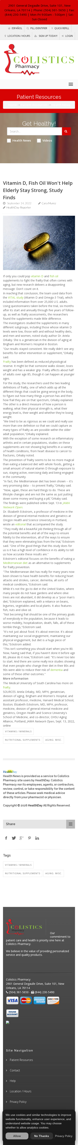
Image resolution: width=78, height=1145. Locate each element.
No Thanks (41, 1136)
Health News (21, 140)
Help (12, 1081)
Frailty (7, 362)
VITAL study (15, 297)
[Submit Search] (66, 131)
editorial (20, 524)
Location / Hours (18, 36)
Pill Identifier (38, 28)
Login (69, 36)
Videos (47, 140)
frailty (6, 687)
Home (12, 105)
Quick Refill (61, 28)
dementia (56, 670)
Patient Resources (34, 105)
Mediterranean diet (15, 563)
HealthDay (35, 805)
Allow (17, 1136)
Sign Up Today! (47, 36)
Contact (14, 1070)
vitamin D (37, 276)
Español (16, 28)
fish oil (54, 276)
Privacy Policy (17, 1102)
